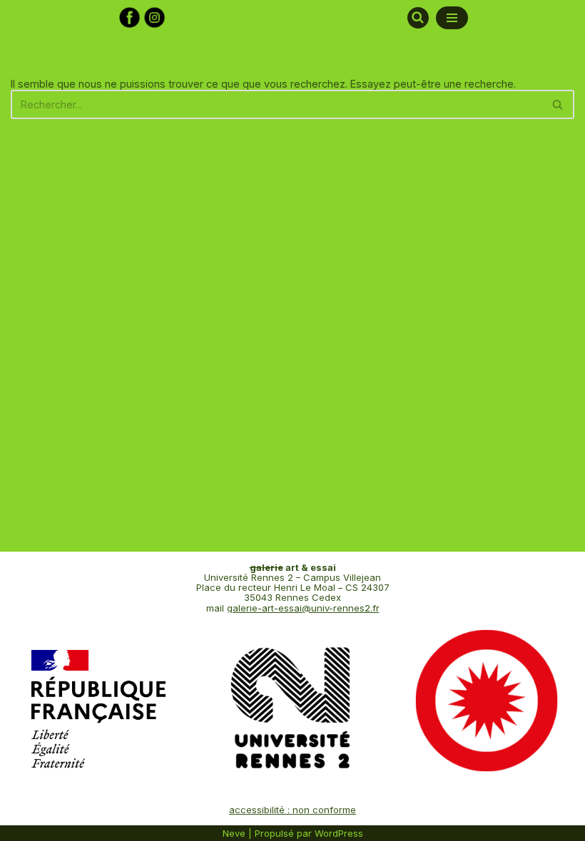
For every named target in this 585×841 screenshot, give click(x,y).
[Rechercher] (418, 18)
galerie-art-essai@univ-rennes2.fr (303, 608)
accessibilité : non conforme (292, 809)
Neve (234, 833)
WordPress (339, 833)
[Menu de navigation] (452, 17)
